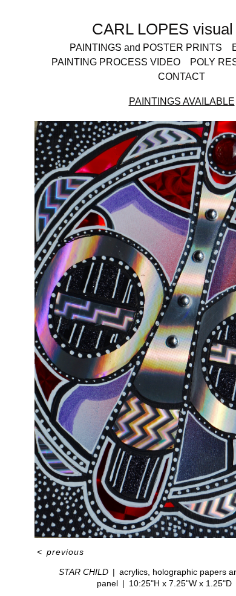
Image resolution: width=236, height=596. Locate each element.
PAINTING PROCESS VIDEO (115, 62)
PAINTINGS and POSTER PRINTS (146, 47)
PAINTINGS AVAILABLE (182, 101)
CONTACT (181, 76)
